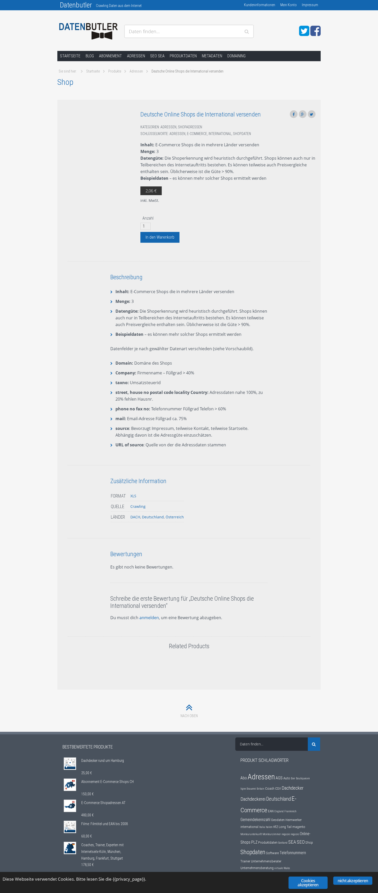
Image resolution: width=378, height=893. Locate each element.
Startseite (70, 55)
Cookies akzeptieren (308, 883)
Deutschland (153, 517)
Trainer (245, 861)
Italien (269, 827)
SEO (301, 842)
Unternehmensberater (266, 861)
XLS (133, 495)
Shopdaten (242, 134)
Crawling (138, 506)
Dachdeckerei (252, 799)
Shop (309, 842)
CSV (278, 788)
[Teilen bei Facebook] (294, 114)
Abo (243, 778)
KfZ (275, 827)
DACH (135, 517)
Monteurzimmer (272, 834)
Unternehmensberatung (257, 868)
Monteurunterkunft (251, 834)
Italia (262, 827)
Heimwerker (293, 820)
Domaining (236, 55)
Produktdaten (183, 55)
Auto (286, 778)
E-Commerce (197, 134)
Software (272, 853)
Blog (90, 55)
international (220, 134)
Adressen (136, 55)
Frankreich (290, 811)
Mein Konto (288, 5)
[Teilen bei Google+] (303, 114)
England (279, 811)
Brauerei (251, 788)
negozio (295, 834)
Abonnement (110, 55)
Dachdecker (292, 788)
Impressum (310, 5)
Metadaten (212, 55)
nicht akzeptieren (353, 880)
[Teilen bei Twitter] (312, 114)
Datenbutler (76, 5)
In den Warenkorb (160, 237)
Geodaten (278, 820)
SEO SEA (157, 55)
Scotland (282, 842)
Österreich (175, 517)
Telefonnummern (293, 853)
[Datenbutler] (88, 32)
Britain (260, 788)
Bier (293, 778)
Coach (269, 788)
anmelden (149, 617)
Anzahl (148, 218)
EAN (271, 811)
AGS (279, 778)
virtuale (278, 868)
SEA (292, 842)
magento (298, 827)
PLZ (254, 842)
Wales (287, 868)
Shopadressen (190, 127)
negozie (286, 834)
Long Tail (285, 827)
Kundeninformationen (259, 5)
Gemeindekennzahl (255, 819)
